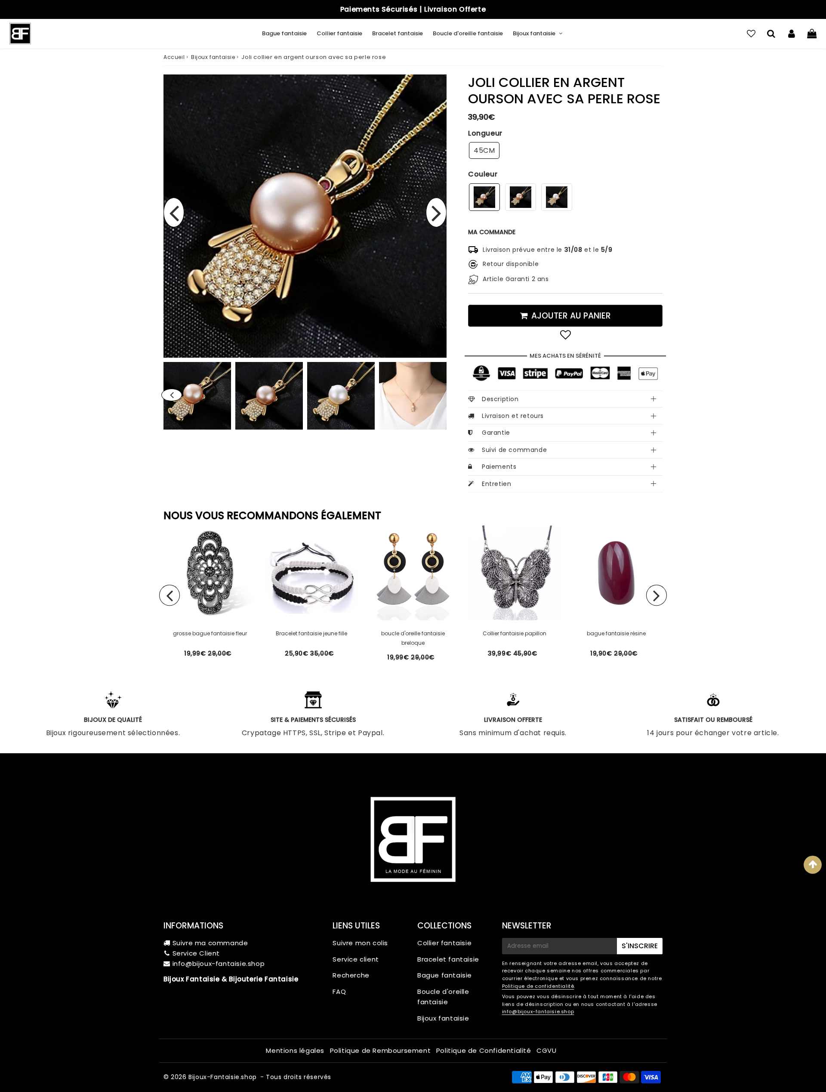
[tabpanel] (269, 396)
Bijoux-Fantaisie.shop (222, 1077)
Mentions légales (295, 1050)
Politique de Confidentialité (483, 1050)
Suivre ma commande (210, 942)
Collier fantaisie (339, 33)
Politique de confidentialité (538, 986)
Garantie (496, 432)
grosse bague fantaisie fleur (210, 633)
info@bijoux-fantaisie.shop (219, 963)
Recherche (351, 975)
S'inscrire (640, 946)
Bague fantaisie (284, 33)
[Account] (791, 34)
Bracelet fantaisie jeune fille (311, 633)
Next (436, 212)
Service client (356, 959)
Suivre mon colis (360, 942)
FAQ (339, 991)
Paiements (499, 466)
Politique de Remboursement (380, 1050)
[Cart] (811, 34)
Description (500, 399)
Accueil (174, 57)
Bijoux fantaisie (534, 33)
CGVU (546, 1050)
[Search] (771, 34)
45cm (484, 150)
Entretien (496, 483)
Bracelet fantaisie (397, 33)
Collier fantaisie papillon (514, 633)
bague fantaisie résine (616, 633)
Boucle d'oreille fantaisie (468, 33)
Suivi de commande (514, 449)
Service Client (196, 953)
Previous (173, 212)
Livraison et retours (513, 415)
